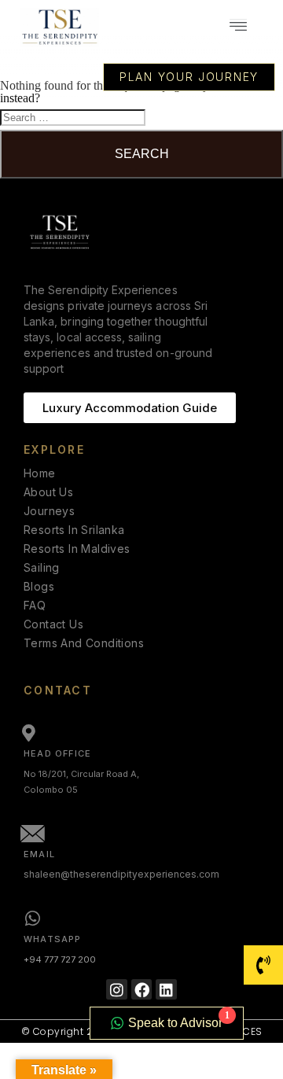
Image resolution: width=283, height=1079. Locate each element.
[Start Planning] (263, 965)
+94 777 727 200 (60, 959)
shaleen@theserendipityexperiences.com (121, 874)
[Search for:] (72, 116)
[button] (237, 27)
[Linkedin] (166, 989)
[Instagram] (116, 989)
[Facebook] (142, 989)
